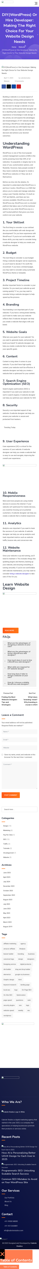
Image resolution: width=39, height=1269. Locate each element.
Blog (6, 1205)
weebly (20, 1010)
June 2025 (7, 873)
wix (28, 1010)
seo (20, 1005)
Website (6, 81)
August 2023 (7, 900)
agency (23, 944)
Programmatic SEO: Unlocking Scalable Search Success (18, 1172)
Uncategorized (8, 853)
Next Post (32, 693)
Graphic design (9, 980)
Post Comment (10, 795)
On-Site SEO (8, 995)
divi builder (7, 969)
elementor (7, 974)
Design (5, 826)
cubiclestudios (25, 78)
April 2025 (6, 877)
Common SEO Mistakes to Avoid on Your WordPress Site (19, 1181)
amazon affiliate (9, 949)
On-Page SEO (26, 990)
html (20, 980)
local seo (7, 990)
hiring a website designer (19, 574)
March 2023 (7, 922)
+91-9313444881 (11, 1226)
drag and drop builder (22, 969)
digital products (25, 964)
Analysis (22, 949)
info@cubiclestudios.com (13, 1230)
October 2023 (8, 891)
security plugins (9, 1005)
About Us (8, 1201)
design (20, 959)
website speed (9, 1010)
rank (29, 1000)
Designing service (10, 964)
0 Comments (19, 81)
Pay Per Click (7, 835)
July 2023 (6, 904)
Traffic (5, 844)
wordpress (7, 1016)
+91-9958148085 (11, 1221)
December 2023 (8, 886)
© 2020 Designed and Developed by (16, 1243)
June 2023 (7, 909)
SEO (4, 839)
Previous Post (8, 693)
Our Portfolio (9, 1198)
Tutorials (6, 848)
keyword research (10, 985)
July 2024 (6, 882)
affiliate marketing (10, 944)
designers (30, 959)
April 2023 (6, 918)
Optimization (21, 995)
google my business (22, 974)
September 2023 (9, 895)
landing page (25, 985)
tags (27, 1005)
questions (19, 1000)
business (31, 954)
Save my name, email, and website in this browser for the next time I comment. (19, 756)
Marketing (6, 830)
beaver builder (8, 954)
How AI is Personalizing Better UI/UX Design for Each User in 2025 (19, 1156)
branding (21, 954)
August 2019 (7, 927)
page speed (8, 1000)
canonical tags (9, 959)
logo (16, 990)
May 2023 (6, 913)
